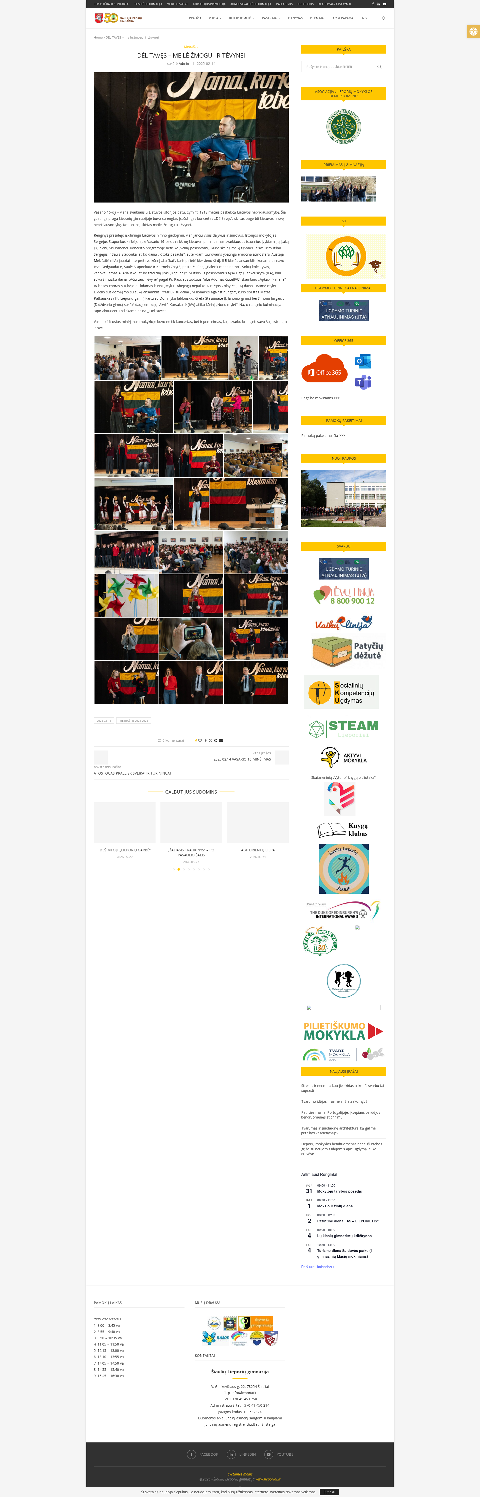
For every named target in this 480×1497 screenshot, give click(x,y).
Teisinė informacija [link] (148, 4)
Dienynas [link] (295, 18)
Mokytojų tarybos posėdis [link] (339, 1191)
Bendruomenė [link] (240, 18)
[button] (100, 836)
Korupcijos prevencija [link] (209, 4)
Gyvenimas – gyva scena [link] (258, 850)
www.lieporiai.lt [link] (268, 1479)
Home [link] (98, 37)
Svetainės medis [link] (240, 1474)
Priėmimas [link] (317, 18)
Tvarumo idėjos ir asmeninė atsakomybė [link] (334, 1101)
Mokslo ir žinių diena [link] (335, 1205)
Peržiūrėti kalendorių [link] (317, 1266)
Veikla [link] (213, 18)
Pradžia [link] (195, 18)
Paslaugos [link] (284, 4)
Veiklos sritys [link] (177, 4)
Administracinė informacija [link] (250, 4)
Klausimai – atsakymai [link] (334, 4)
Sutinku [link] (329, 1491)
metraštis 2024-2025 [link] (134, 720)
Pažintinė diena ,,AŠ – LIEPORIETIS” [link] (348, 1220)
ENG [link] (364, 18)
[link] (473, 31)
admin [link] (184, 63)
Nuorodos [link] (306, 4)
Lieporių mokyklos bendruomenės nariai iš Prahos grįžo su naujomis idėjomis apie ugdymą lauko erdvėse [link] (341, 1149)
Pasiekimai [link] (270, 18)
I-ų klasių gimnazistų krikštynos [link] (344, 1235)
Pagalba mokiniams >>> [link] (320, 398)
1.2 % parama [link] (343, 18)
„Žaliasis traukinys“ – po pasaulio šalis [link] (124, 852)
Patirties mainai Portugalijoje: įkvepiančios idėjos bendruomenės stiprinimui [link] (340, 1115)
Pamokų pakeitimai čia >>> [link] (323, 435)
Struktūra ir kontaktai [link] (111, 4)
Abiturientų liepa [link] (191, 850)
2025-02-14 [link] (104, 720)
